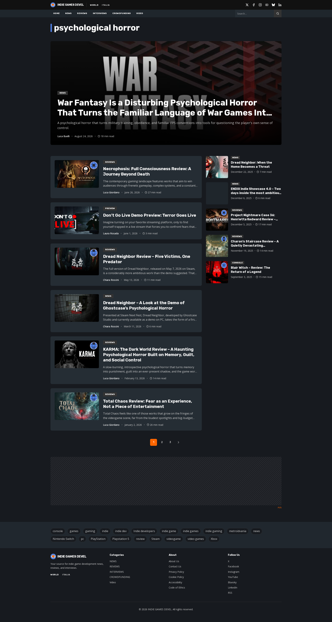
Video (113, 582)
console (58, 531)
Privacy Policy (176, 571)
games (74, 531)
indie (105, 531)
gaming (90, 531)
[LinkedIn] (280, 4)
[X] (247, 4)
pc (82, 539)
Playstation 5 (120, 539)
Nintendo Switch (63, 539)
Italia (106, 5)
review (140, 539)
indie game (169, 531)
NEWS (68, 13)
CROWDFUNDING (121, 13)
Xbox (214, 539)
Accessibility (175, 582)
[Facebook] (253, 4)
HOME (56, 13)
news (256, 531)
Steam (155, 539)
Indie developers (144, 531)
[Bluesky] (273, 4)
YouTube (233, 577)
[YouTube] (266, 4)
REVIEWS (82, 13)
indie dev (121, 531)
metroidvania (237, 531)
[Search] (278, 13)
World (94, 5)
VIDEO (139, 13)
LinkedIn (232, 587)
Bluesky (232, 582)
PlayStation (98, 539)
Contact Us (175, 566)
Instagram (233, 571)
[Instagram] (260, 4)
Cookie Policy (176, 577)
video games (196, 539)
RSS (230, 592)
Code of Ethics (177, 587)
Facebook (233, 566)
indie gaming (213, 531)
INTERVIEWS (100, 13)
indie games (191, 531)
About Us (174, 561)
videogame (174, 539)
